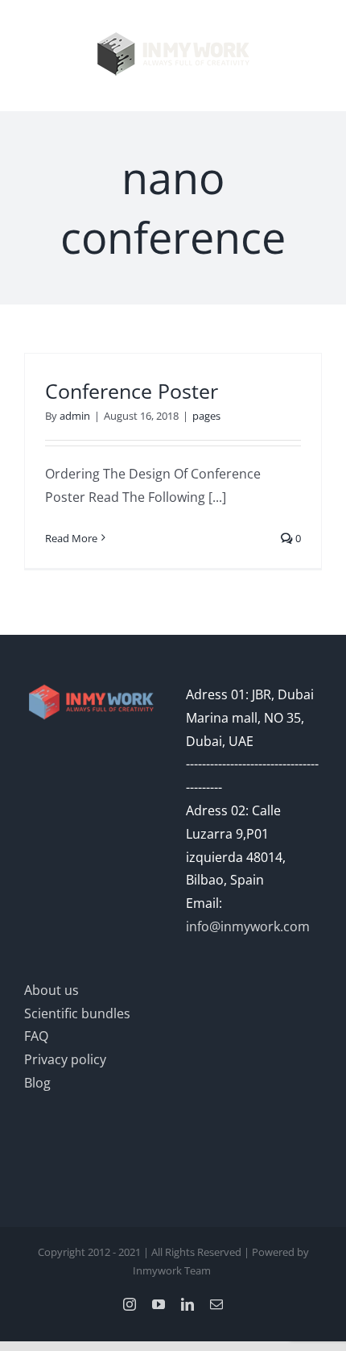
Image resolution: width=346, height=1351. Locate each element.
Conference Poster (131, 390)
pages (206, 415)
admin (75, 415)
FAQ (36, 1036)
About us (51, 990)
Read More (71, 538)
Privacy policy (65, 1059)
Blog (37, 1083)
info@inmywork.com (248, 926)
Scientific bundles (77, 1013)
